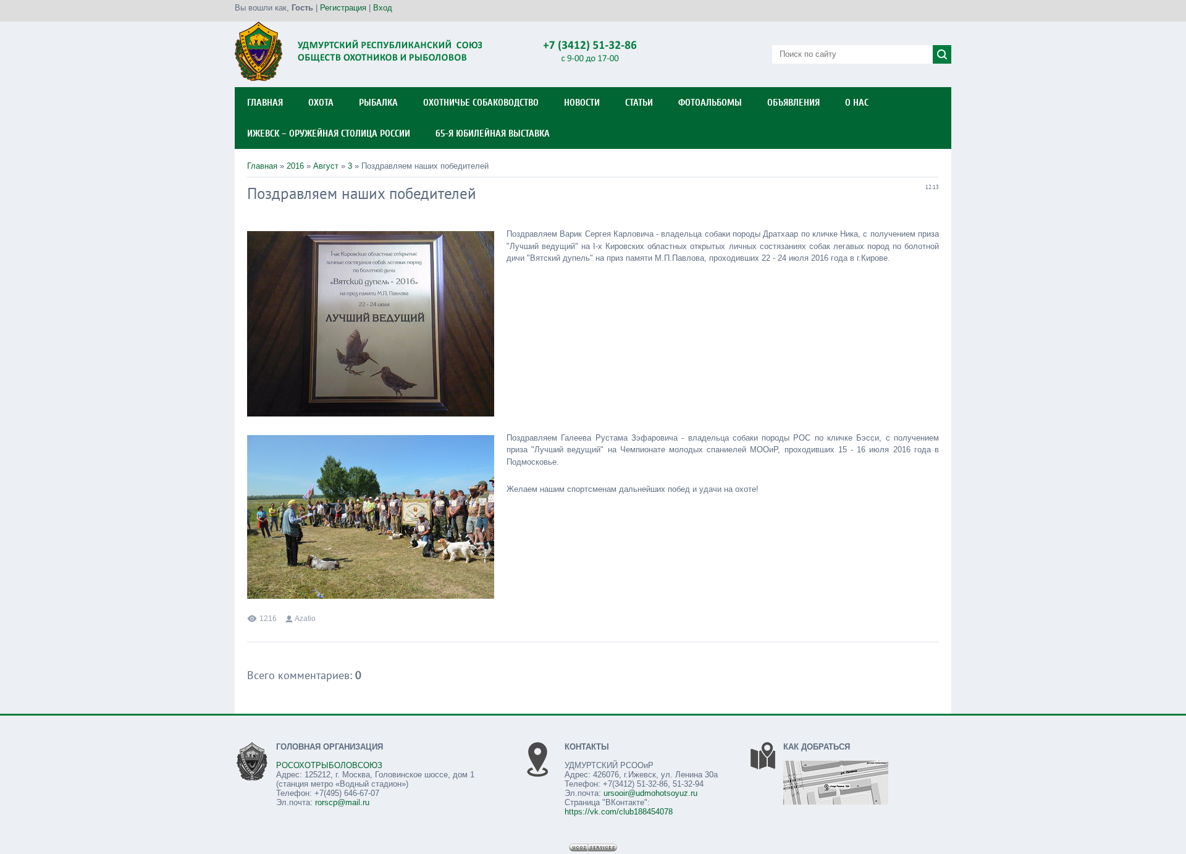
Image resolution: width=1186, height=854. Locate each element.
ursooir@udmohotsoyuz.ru (650, 793)
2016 (295, 166)
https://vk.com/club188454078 (619, 811)
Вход (382, 7)
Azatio (305, 618)
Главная (262, 166)
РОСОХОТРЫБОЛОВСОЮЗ (329, 765)
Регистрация (343, 7)
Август (326, 166)
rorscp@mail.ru (342, 802)
